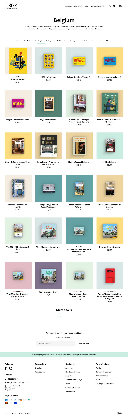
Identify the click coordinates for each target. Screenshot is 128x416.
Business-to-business (104, 372)
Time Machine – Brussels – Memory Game (17, 295)
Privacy (7, 413)
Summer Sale (70, 391)
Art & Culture (84, 41)
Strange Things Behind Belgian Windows (48, 205)
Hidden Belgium (109, 162)
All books (19, 41)
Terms (14, 413)
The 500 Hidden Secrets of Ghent (17, 248)
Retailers (99, 368)
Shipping (38, 368)
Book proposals (102, 376)
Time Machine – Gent (48, 292)
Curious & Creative (72, 387)
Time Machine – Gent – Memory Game (78, 295)
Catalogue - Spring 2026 (105, 383)
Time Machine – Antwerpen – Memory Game (78, 250)
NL (122, 6)
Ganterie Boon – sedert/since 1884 (17, 163)
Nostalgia (49, 41)
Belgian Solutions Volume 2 (109, 77)
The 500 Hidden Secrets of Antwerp (79, 205)
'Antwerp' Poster (17, 79)
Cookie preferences (24, 413)
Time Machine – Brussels (109, 247)
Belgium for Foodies (48, 119)
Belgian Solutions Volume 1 (78, 77)
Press (98, 380)
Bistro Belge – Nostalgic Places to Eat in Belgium (79, 120)
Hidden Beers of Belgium (78, 162)
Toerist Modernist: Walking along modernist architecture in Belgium (109, 296)
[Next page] (69, 315)
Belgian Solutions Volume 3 (17, 119)
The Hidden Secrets (30, 41)
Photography (74, 41)
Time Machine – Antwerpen (48, 247)
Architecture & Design (104, 41)
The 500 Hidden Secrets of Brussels (109, 205)
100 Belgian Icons (48, 77)
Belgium (41, 41)
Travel (66, 41)
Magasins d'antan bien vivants (17, 205)
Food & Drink (58, 41)
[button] (106, 6)
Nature (93, 41)
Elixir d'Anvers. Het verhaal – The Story (109, 120)
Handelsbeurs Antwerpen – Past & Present (48, 163)
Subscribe (85, 343)
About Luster (40, 372)
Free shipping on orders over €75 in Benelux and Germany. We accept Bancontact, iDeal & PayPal (65, 354)
